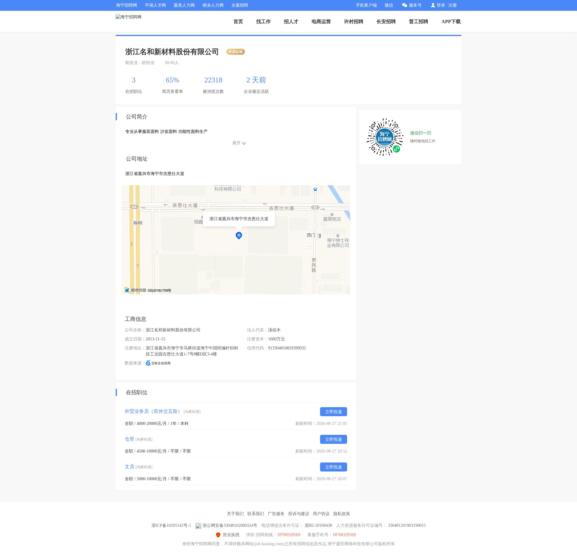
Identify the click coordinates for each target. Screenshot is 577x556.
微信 (389, 5)
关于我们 (235, 513)
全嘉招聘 (239, 5)
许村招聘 (353, 21)
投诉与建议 (298, 513)
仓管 (138, 438)
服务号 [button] (415, 5)
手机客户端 (366, 5)
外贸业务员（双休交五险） (162, 411)
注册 (452, 5)
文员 (138, 466)
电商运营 (321, 21)
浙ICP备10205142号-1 (171, 525)
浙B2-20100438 (318, 525)
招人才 (291, 21)
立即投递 (333, 412)
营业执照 (231, 535)
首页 (238, 21)
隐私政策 (341, 513)
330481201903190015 (407, 525)
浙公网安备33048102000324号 (230, 525)
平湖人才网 (155, 5)
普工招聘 (418, 21)
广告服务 (276, 513)
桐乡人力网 (213, 5)
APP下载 (451, 21)
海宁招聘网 (126, 5)
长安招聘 (386, 21)
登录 (441, 5)
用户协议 (321, 513)
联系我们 (255, 513)
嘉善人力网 (184, 5)
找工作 (263, 21)
